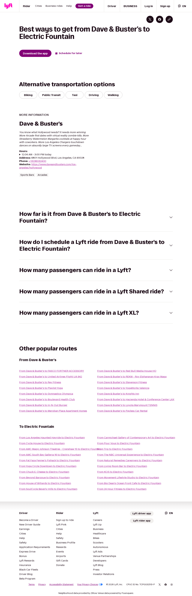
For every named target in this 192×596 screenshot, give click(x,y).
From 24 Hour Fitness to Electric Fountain (121, 489)
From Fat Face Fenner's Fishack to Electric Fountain (49, 460)
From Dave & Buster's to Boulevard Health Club (47, 399)
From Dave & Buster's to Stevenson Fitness (122, 382)
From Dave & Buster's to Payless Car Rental (122, 411)
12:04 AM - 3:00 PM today (36, 154)
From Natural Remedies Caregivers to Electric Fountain (129, 460)
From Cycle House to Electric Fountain (42, 443)
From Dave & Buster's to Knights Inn (118, 393)
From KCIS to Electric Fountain (115, 472)
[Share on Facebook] (159, 19)
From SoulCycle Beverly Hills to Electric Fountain (48, 489)
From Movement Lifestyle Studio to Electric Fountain (128, 477)
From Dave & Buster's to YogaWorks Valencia (123, 388)
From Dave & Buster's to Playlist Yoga (41, 388)
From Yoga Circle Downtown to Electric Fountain (47, 466)
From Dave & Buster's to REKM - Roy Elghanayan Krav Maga (131, 376)
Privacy (42, 584)
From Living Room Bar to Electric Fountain (122, 466)
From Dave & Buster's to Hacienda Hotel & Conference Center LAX (135, 399)
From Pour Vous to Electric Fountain (118, 443)
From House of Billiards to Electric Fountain (45, 483)
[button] (96, 217)
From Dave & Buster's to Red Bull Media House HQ (126, 371)
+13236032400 (37, 161)
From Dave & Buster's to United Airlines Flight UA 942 (50, 376)
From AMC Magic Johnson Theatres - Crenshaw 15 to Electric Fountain (60, 449)
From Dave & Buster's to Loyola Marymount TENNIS (127, 405)
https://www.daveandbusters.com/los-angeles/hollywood (47, 166)
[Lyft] (8, 6)
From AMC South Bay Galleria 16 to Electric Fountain (50, 454)
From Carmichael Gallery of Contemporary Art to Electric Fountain (136, 437)
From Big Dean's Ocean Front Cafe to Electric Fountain (129, 483)
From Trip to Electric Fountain (114, 449)
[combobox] (182, 6)
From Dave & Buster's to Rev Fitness (40, 382)
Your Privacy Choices (87, 584)
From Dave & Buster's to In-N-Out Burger (43, 405)
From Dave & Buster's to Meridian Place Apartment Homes (53, 411)
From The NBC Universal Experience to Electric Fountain (130, 454)
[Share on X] (150, 19)
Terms (31, 584)
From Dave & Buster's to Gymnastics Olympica (46, 393)
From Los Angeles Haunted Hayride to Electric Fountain (52, 437)
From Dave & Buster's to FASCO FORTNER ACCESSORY (51, 371)
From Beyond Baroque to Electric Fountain (44, 477)
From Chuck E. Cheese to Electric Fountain (44, 472)
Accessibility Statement (61, 584)
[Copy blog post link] (169, 19)
